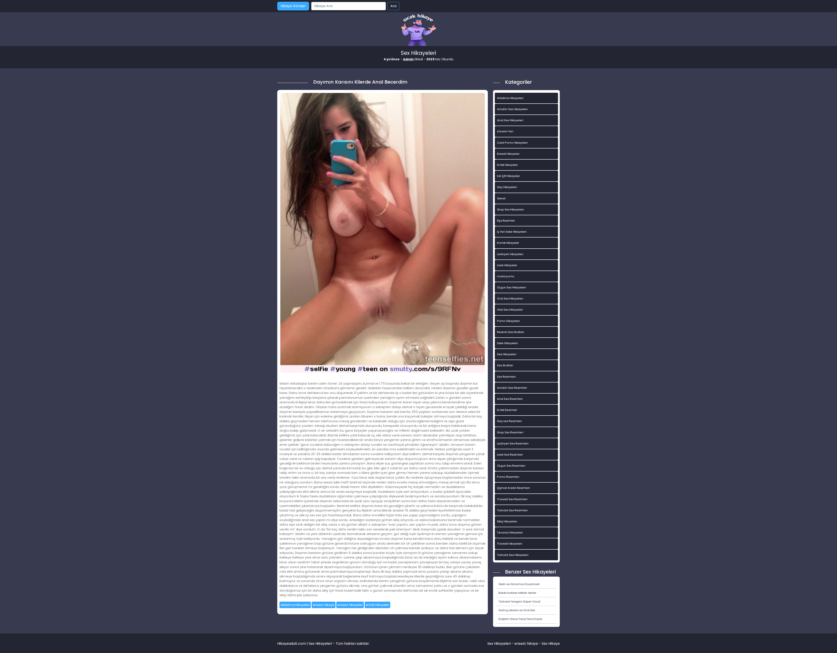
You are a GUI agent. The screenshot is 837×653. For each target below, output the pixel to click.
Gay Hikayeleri (507, 187)
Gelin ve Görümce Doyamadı (518, 584)
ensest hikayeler (350, 605)
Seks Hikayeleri (507, 343)
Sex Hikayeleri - (500, 643)
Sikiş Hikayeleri (507, 521)
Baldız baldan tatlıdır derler (517, 593)
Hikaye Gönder (293, 5)
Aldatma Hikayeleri (510, 98)
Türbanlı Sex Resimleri (512, 510)
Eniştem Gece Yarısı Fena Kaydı (520, 619)
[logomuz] (418, 30)
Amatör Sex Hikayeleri (512, 109)
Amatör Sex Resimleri (512, 388)
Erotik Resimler (507, 410)
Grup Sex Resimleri (510, 432)
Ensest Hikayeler (508, 154)
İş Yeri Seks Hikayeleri (512, 232)
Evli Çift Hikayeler (508, 176)
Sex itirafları (505, 365)
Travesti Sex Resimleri (512, 499)
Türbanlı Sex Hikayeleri (512, 555)
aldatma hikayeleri (295, 605)
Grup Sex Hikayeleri (510, 209)
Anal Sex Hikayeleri (510, 120)
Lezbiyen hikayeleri (510, 254)
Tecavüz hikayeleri (510, 532)
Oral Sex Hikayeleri (510, 298)
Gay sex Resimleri (509, 421)
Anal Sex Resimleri (510, 399)
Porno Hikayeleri (508, 321)
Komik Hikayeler (508, 243)
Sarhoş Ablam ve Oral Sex (516, 610)
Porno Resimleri (508, 477)
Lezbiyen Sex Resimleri (513, 443)
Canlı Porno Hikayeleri (512, 143)
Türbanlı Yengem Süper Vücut (519, 601)
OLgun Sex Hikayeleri (511, 287)
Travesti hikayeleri (509, 543)
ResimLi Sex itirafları (510, 332)
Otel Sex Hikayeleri (510, 309)
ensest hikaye (323, 605)
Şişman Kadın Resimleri (513, 488)
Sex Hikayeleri (506, 354)
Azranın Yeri (505, 131)
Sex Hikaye (551, 643)
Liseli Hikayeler (507, 265)
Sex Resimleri (506, 377)
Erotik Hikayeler (507, 165)
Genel (501, 198)
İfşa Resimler (506, 220)
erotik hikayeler (377, 605)
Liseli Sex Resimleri (510, 454)
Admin (408, 59)
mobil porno (505, 276)
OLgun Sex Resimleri (511, 466)
